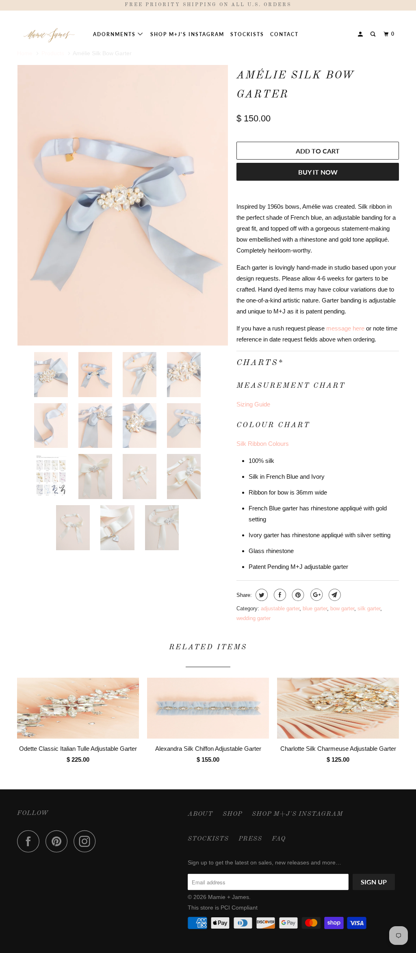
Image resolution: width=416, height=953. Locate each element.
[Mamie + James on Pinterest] (59, 841)
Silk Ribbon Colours (262, 443)
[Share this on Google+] (315, 595)
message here (345, 328)
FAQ (279, 839)
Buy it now (318, 172)
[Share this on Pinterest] (297, 595)
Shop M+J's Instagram (187, 34)
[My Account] (361, 34)
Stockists (247, 34)
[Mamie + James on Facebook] (30, 841)
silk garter (369, 608)
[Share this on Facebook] (279, 595)
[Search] (374, 34)
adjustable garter (280, 608)
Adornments (115, 34)
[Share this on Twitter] (261, 595)
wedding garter (253, 618)
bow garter (342, 608)
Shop (232, 814)
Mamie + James (228, 897)
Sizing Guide (253, 404)
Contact (284, 34)
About (200, 814)
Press (250, 839)
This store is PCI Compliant (223, 907)
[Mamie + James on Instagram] (87, 841)
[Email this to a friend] (334, 595)
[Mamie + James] (49, 34)
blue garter (315, 608)
